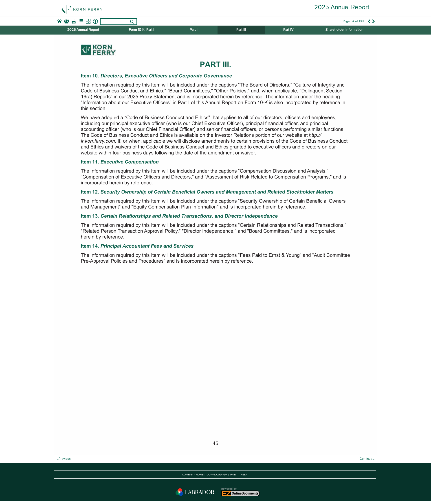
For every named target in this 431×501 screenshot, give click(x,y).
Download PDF (217, 474)
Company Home (193, 474)
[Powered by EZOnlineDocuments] (240, 496)
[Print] (73, 21)
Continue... (367, 459)
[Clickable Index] (81, 21)
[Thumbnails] (88, 21)
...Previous (64, 459)
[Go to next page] (373, 21)
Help (244, 474)
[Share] (66, 21)
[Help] (95, 21)
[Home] (59, 21)
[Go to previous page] (368, 21)
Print (234, 474)
